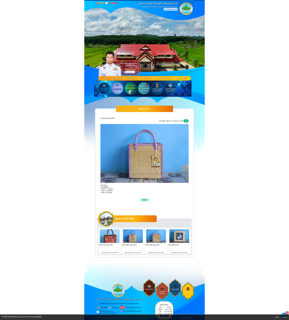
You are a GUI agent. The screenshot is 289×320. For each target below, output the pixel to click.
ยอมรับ (277, 317)
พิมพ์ (186, 121)
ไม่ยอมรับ (284, 317)
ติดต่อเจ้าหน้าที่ (181, 78)
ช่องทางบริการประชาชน (164, 78)
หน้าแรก (107, 78)
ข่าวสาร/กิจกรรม (146, 78)
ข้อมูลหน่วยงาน (117, 78)
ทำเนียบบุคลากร (131, 78)
